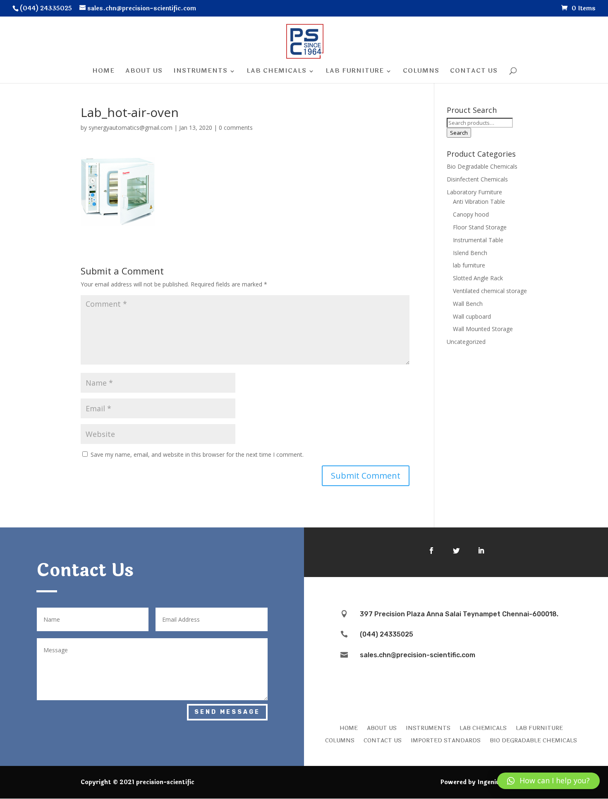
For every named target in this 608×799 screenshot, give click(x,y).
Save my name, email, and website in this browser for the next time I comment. (197, 454)
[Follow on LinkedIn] (481, 550)
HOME (349, 727)
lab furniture (469, 265)
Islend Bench (470, 253)
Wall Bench (468, 304)
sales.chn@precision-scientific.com (417, 655)
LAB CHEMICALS (483, 727)
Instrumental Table (478, 240)
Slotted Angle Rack (478, 278)
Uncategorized (466, 342)
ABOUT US (382, 727)
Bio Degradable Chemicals (482, 166)
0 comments (236, 127)
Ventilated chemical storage (490, 291)
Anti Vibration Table (479, 201)
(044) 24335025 (386, 634)
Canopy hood (471, 214)
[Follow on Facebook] (431, 550)
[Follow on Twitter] (456, 550)
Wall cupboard (472, 316)
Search (459, 132)
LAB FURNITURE (539, 727)
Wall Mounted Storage (483, 329)
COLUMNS (339, 740)
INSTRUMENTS (428, 727)
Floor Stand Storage (480, 227)
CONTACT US (383, 740)
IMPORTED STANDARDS (446, 740)
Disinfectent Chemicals (477, 179)
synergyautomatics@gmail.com (130, 127)
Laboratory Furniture (474, 192)
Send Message (227, 712)
